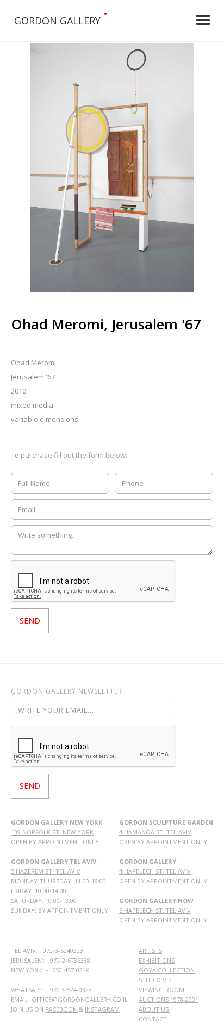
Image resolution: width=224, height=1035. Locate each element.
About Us (154, 1009)
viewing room (161, 990)
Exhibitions (157, 960)
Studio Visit (158, 980)
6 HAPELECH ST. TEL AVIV (155, 910)
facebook (61, 1009)
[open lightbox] (112, 167)
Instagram (102, 1009)
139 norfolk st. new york (52, 832)
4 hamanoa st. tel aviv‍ (155, 832)
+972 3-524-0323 (69, 990)
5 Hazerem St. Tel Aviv (45, 871)
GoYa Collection (167, 970)
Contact (153, 1019)
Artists (150, 950)
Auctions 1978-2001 (168, 999)
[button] (203, 20)
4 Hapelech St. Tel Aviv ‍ (155, 871)
